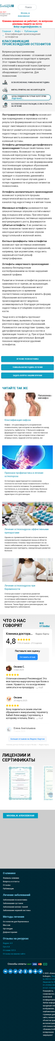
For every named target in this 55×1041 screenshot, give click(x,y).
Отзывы (7, 885)
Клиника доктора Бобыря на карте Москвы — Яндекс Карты (27, 744)
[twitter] (15, 971)
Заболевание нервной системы (17, 910)
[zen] (35, 971)
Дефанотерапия (10, 932)
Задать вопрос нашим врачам (27, 375)
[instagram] (30, 971)
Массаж (6, 925)
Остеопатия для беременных (16, 921)
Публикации (8, 888)
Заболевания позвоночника (15, 900)
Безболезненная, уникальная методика (30, 82)
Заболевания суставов (13, 903)
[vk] (5, 971)
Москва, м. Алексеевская (20, 815)
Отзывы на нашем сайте (14, 954)
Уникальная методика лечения (28, 367)
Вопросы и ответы (11, 881)
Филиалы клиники (11, 878)
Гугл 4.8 (6, 947)
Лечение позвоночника (27, 359)
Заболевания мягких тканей (15, 907)
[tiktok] (20, 971)
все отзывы (44, 625)
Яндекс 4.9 (7, 943)
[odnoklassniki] (25, 971)
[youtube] (10, 971)
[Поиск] (21, 7)
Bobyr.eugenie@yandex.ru (28, 26)
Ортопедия (8, 929)
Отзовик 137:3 (9, 950)
